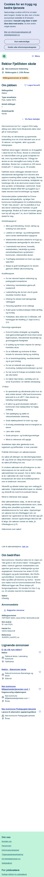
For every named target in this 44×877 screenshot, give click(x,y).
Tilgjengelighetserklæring (12, 854)
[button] (14, 610)
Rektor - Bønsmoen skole (14, 669)
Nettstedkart (7, 863)
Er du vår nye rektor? (12, 649)
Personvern (6, 846)
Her (7, 460)
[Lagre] (39, 652)
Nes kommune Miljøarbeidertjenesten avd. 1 (16, 687)
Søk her (25, 546)
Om (11, 859)
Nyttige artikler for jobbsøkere (14, 874)
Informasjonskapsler (10, 850)
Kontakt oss (7, 841)
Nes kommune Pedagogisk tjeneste (19, 709)
